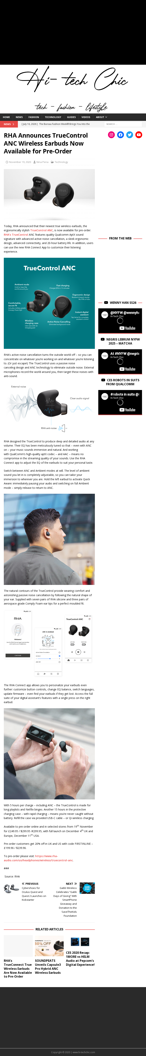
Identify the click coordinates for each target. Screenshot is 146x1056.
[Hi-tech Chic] (73, 111)
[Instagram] (111, 134)
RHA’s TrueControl (16, 234)
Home (6, 117)
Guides (71, 117)
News (19, 117)
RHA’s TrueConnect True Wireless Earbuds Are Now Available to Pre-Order (18, 969)
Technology (53, 117)
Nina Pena (42, 162)
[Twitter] (129, 134)
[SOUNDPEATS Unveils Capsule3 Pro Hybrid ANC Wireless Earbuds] (49, 946)
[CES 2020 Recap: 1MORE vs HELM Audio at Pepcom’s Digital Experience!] (80, 942)
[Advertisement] (73, 34)
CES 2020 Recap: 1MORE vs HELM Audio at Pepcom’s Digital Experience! (80, 959)
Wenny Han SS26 (123, 303)
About (100, 117)
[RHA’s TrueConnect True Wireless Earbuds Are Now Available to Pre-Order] (18, 946)
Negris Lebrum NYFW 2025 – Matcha (123, 341)
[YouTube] (138, 134)
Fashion (34, 117)
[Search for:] (123, 124)
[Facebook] (120, 134)
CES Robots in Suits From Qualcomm (122, 382)
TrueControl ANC (41, 230)
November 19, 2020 (20, 162)
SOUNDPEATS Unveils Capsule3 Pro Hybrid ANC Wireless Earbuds (48, 967)
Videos (86, 117)
